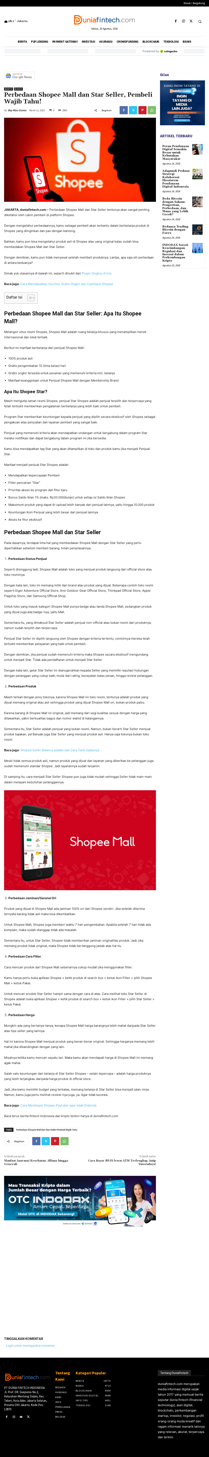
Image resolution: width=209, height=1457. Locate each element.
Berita (8, 89)
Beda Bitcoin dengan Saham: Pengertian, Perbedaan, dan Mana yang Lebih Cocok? (175, 206)
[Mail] (20, 1416)
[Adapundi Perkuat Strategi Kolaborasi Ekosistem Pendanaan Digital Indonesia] (197, 174)
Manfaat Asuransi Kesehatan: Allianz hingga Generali (36, 1162)
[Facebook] (176, 21)
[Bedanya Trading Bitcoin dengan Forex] (197, 229)
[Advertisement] (80, 1278)
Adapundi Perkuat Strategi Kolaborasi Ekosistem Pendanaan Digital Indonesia (176, 179)
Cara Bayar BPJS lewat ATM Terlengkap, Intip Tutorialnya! (122, 1162)
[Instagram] (183, 21)
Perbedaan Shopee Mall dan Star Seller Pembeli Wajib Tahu (46, 1129)
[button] (200, 21)
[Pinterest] (142, 110)
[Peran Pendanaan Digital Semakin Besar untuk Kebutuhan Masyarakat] (197, 149)
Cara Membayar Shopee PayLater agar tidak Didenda (58, 1105)
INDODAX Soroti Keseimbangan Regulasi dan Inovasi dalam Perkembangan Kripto (175, 253)
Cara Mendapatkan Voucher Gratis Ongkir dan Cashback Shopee (66, 284)
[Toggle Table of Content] (28, 297)
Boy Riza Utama (17, 110)
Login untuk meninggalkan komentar (30, 1345)
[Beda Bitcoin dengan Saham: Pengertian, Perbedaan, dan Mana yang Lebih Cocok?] (197, 201)
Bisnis (18, 89)
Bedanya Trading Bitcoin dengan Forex (175, 230)
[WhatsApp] (152, 110)
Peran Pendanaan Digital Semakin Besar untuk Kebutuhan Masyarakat (175, 152)
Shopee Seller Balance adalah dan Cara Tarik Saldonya (59, 750)
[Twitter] (191, 21)
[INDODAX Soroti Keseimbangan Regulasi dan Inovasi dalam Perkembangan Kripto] (197, 248)
